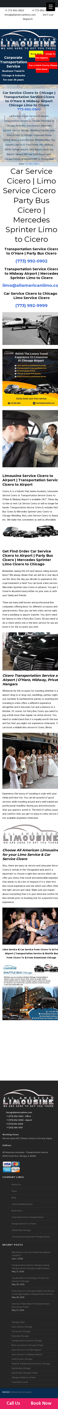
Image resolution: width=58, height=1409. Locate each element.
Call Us (14, 1403)
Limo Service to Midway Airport (27, 1354)
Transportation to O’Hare (24, 1224)
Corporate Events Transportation (28, 1217)
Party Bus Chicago (20, 1336)
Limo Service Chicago (22, 1327)
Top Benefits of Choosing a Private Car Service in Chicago (30, 1280)
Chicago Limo (18, 1322)
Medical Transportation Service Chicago (31, 1364)
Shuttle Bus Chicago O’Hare (25, 1373)
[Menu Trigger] (50, 6)
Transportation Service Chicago (27, 1341)
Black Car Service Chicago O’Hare (27, 1345)
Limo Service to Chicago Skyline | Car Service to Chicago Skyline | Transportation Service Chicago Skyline (33, 1293)
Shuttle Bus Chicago (21, 1368)
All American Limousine (20, 1392)
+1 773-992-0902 (14, 11)
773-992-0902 (29, 109)
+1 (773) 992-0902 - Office (18, 1116)
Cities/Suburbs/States (22, 1204)
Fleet (14, 1191)
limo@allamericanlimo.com (20, 15)
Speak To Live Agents (45, 56)
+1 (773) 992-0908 (14, 1124)
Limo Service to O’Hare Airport (26, 1350)
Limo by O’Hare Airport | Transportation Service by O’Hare (30, 1305)
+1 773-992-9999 (41, 11)
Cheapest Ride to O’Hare (24, 1377)
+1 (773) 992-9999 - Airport (19, 1120)
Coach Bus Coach (20, 1382)
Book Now (36, 54)
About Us (16, 1185)
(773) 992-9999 (31, 305)
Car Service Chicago (21, 1331)
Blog (14, 1198)
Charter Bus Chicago (21, 1230)
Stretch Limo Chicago (22, 1359)
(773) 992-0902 (31, 261)
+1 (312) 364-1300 (14, 1128)
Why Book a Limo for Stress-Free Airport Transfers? (31, 1254)
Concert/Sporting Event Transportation (31, 1237)
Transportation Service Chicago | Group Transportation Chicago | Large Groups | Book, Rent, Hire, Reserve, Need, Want (30, 1267)
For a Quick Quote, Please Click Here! (43, 67)
